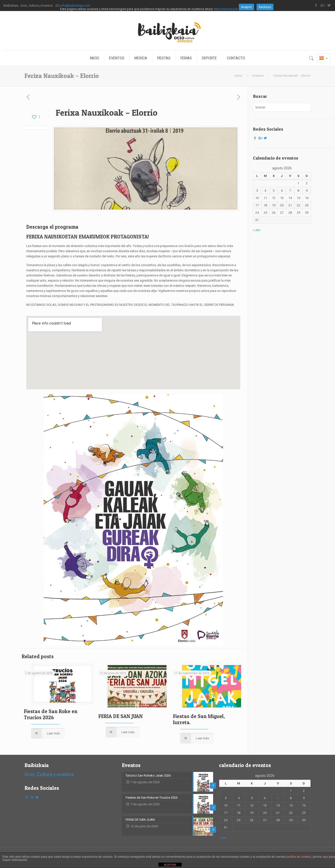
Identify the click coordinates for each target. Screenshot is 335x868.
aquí (325, 856)
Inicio (238, 75)
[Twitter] (265, 138)
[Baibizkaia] (167, 30)
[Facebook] (255, 138)
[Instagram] (32, 797)
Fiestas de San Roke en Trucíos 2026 (50, 714)
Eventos (258, 75)
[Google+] (260, 138)
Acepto (246, 7)
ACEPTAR (170, 864)
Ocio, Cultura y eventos (49, 774)
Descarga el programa (52, 227)
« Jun (256, 230)
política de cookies (298, 856)
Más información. (226, 9)
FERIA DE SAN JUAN (120, 716)
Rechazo (265, 7)
